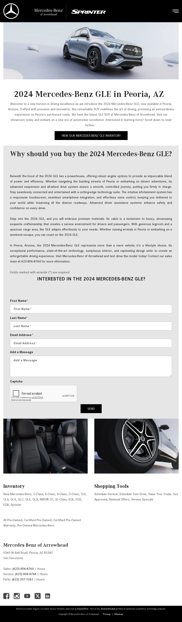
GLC (21, 499)
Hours (41, 568)
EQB (6, 504)
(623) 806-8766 (25, 574)
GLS (35, 499)
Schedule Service (106, 494)
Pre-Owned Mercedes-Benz (35, 525)
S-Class (62, 494)
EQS (78, 499)
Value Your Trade (159, 494)
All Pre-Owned (12, 520)
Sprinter (16, 504)
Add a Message (21, 352)
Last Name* (19, 318)
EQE (71, 499)
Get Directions (13, 558)
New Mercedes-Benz (17, 494)
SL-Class (61, 499)
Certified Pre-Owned (37, 520)
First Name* (19, 300)
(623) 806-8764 (23, 568)
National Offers (119, 499)
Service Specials (142, 499)
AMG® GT (46, 499)
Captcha (16, 381)
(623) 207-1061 (22, 579)
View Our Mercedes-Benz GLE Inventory (91, 135)
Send (91, 408)
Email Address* (21, 335)
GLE (28, 499)
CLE (83, 494)
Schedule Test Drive (132, 494)
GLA (13, 499)
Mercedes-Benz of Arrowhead (35, 545)
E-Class (50, 494)
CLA (6, 499)
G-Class (74, 494)
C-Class (38, 494)
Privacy (107, 614)
